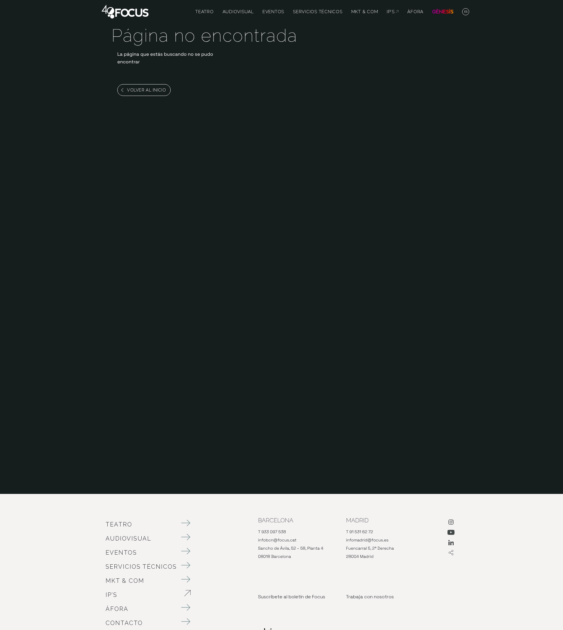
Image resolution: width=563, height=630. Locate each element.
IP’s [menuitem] (392, 11)
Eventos (121, 552)
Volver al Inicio (146, 89)
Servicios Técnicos (141, 566)
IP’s (142, 594)
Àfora (117, 608)
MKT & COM (125, 580)
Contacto (124, 622)
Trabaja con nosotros (370, 597)
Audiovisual (128, 538)
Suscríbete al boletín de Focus (291, 597)
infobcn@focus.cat (277, 540)
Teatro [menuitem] (204, 11)
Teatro (119, 524)
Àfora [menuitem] (415, 11)
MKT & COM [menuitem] (364, 11)
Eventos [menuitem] (273, 11)
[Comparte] (451, 553)
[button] (465, 12)
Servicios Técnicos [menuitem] (317, 11)
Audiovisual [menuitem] (238, 11)
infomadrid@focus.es (367, 540)
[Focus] (125, 11)
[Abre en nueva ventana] (451, 523)
